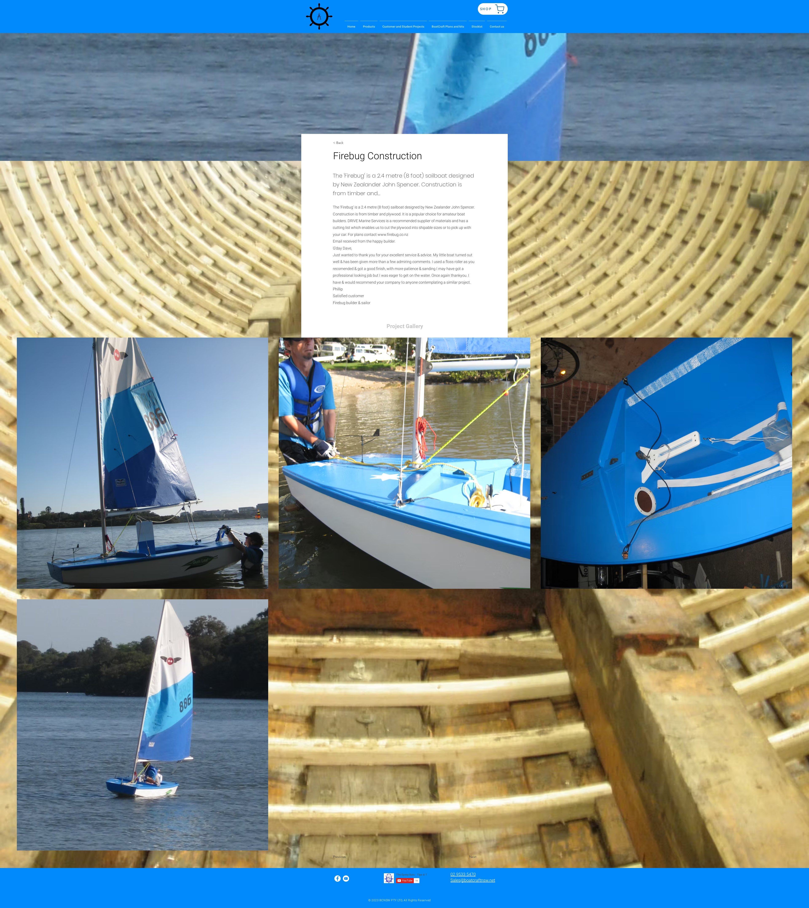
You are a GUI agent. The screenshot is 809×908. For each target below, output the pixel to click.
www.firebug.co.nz (393, 234)
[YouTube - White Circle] (346, 878)
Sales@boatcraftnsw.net (472, 880)
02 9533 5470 (463, 874)
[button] (369, 25)
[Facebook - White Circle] (337, 878)
